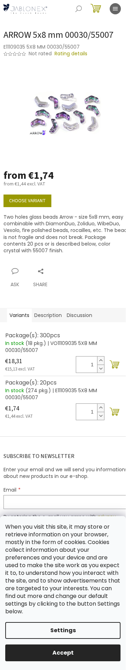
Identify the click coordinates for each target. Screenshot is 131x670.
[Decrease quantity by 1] (100, 369)
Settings (63, 630)
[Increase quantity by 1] (100, 361)
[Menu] (115, 9)
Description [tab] (48, 315)
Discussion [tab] (79, 315)
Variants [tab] (19, 315)
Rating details (70, 53)
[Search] (79, 9)
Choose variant (27, 200)
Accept (63, 653)
